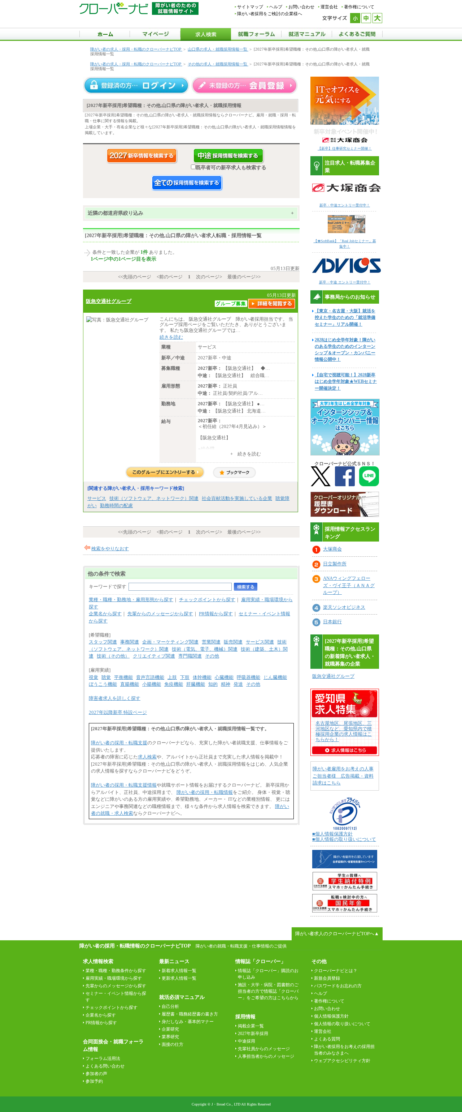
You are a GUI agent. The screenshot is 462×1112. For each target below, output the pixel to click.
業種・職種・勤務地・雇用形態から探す (131, 599)
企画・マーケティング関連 (170, 642)
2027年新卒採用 (253, 1033)
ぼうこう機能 (103, 684)
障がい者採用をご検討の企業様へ (269, 13)
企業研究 (170, 1029)
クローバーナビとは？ (335, 970)
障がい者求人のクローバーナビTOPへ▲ (337, 933)
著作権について (359, 6)
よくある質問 (327, 1039)
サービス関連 (260, 642)
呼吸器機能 (248, 677)
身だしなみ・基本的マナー (188, 1021)
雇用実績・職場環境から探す (114, 978)
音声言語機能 (150, 677)
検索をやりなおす (110, 548)
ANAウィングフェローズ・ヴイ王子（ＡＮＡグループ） (349, 585)
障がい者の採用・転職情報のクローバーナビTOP (135, 946)
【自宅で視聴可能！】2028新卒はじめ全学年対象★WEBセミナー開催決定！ (346, 381)
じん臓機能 (275, 677)
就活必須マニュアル (182, 997)
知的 (213, 684)
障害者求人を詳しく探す (114, 698)
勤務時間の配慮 (116, 505)
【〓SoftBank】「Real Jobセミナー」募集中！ (345, 243)
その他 (212, 656)
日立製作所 (334, 563)
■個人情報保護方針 (332, 834)
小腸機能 (151, 684)
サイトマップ (250, 6)
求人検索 (147, 757)
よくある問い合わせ (105, 1066)
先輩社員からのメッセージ (264, 1048)
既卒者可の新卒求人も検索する (231, 167)
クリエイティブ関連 (154, 656)
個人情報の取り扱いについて (342, 1023)
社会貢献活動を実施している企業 (237, 498)
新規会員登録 (327, 978)
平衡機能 (123, 677)
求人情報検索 (98, 961)
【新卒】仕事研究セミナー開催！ (345, 148)
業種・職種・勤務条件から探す (116, 970)
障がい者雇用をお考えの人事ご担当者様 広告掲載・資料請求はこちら (343, 776)
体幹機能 (202, 677)
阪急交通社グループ (108, 301)
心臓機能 (224, 677)
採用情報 (245, 1016)
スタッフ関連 (103, 642)
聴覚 (106, 677)
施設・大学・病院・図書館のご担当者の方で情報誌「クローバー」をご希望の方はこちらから (268, 991)
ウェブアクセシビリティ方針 (342, 1060)
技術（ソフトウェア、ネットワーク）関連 (154, 498)
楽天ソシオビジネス (344, 607)
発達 (238, 684)
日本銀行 (332, 621)
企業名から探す (105, 613)
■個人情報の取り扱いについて (344, 839)
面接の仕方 (172, 1044)
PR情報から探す (216, 613)
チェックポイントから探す (207, 599)
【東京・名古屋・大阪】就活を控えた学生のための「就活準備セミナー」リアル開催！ (345, 317)
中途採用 (246, 1041)
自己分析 (170, 1006)
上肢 (172, 677)
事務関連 (129, 642)
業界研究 (170, 1036)
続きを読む (171, 337)
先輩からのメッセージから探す (160, 613)
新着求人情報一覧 (179, 970)
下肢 (184, 677)
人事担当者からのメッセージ (266, 1056)
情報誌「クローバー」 (260, 961)
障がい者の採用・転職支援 (119, 742)
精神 (225, 684)
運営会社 (329, 6)
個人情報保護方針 (331, 1016)
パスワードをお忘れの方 (338, 985)
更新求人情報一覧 (179, 978)
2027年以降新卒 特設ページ (118, 712)
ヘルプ (275, 6)
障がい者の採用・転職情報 (204, 792)
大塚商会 (332, 549)
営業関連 (211, 642)
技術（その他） (113, 656)
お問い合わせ (301, 6)
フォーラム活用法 (103, 1058)
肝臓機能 (195, 684)
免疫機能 (173, 684)
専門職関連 (190, 656)
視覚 (93, 677)
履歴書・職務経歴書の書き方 (190, 1014)
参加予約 (94, 1081)
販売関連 (233, 642)
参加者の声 (96, 1073)
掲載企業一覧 (251, 1025)
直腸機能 (129, 684)
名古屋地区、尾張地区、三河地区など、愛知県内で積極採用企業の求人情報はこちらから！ (343, 731)
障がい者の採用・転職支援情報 (124, 785)
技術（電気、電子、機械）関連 (204, 649)
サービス (96, 498)
